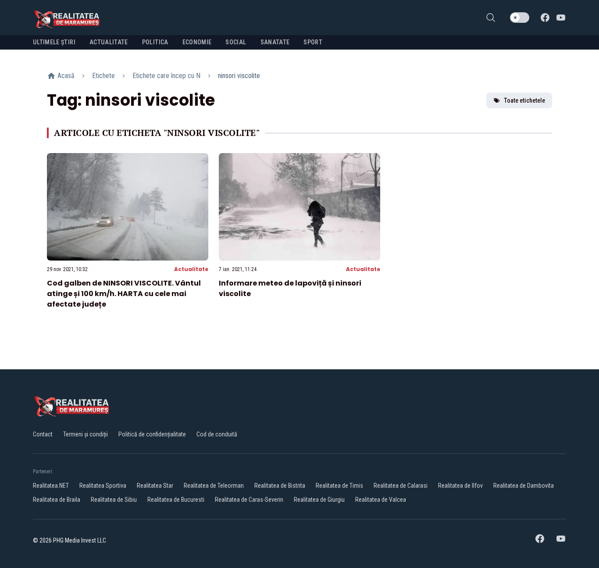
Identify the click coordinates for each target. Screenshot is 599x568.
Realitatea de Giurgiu (319, 499)
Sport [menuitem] (312, 42)
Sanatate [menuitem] (275, 42)
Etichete (103, 75)
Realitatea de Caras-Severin (249, 499)
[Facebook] (545, 17)
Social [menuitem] (235, 42)
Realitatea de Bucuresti (175, 499)
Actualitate (191, 269)
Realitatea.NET (51, 485)
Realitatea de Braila (56, 499)
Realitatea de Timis (339, 485)
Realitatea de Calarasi (401, 485)
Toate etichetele (524, 100)
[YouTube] (561, 17)
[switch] (519, 17)
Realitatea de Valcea (380, 499)
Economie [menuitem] (197, 42)
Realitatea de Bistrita (279, 485)
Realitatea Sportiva (102, 485)
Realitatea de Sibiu (114, 499)
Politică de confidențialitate (152, 434)
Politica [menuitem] (155, 42)
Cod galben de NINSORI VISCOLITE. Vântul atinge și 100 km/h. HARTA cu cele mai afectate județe (124, 293)
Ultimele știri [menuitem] (54, 42)
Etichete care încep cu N (166, 75)
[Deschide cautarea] (490, 17)
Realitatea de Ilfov (460, 485)
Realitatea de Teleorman (214, 485)
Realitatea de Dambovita (523, 485)
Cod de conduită (216, 434)
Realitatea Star (155, 485)
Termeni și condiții (85, 434)
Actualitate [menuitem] (108, 42)
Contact (43, 434)
